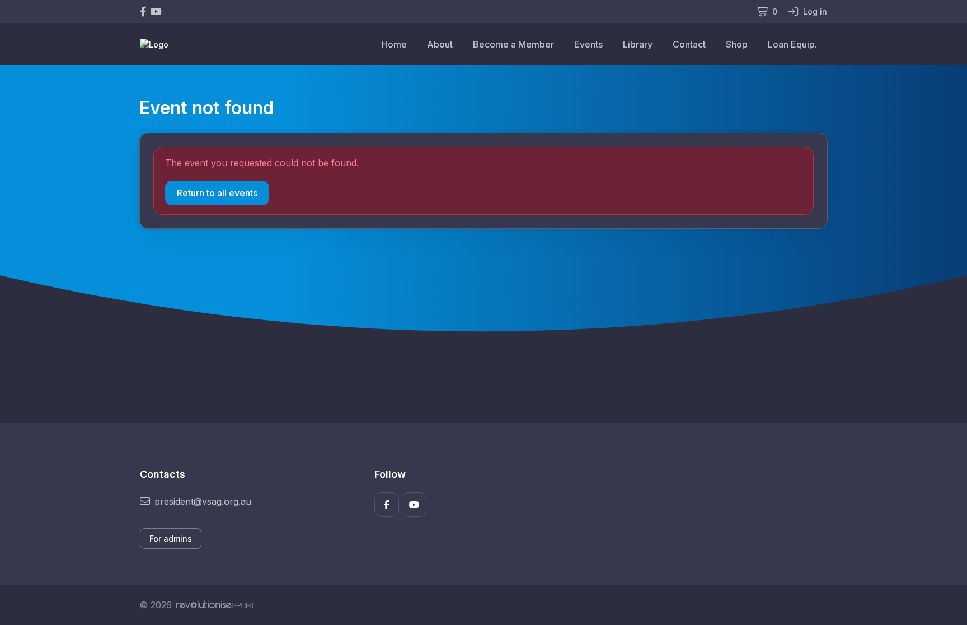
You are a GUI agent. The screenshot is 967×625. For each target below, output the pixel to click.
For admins (170, 538)
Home (394, 44)
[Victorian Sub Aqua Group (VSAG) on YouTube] (156, 11)
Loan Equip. (792, 44)
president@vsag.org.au (202, 501)
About (440, 44)
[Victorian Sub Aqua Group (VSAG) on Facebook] (143, 11)
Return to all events (217, 193)
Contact (689, 44)
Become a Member (513, 44)
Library (638, 44)
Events (588, 44)
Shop (737, 44)
